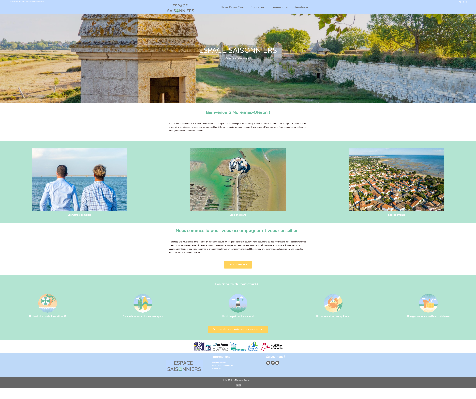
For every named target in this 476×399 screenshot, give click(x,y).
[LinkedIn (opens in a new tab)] (466, 1)
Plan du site (217, 369)
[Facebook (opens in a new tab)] (460, 1)
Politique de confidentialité (222, 365)
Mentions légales (219, 362)
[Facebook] (268, 363)
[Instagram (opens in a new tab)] (463, 1)
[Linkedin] (277, 363)
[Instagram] (273, 363)
